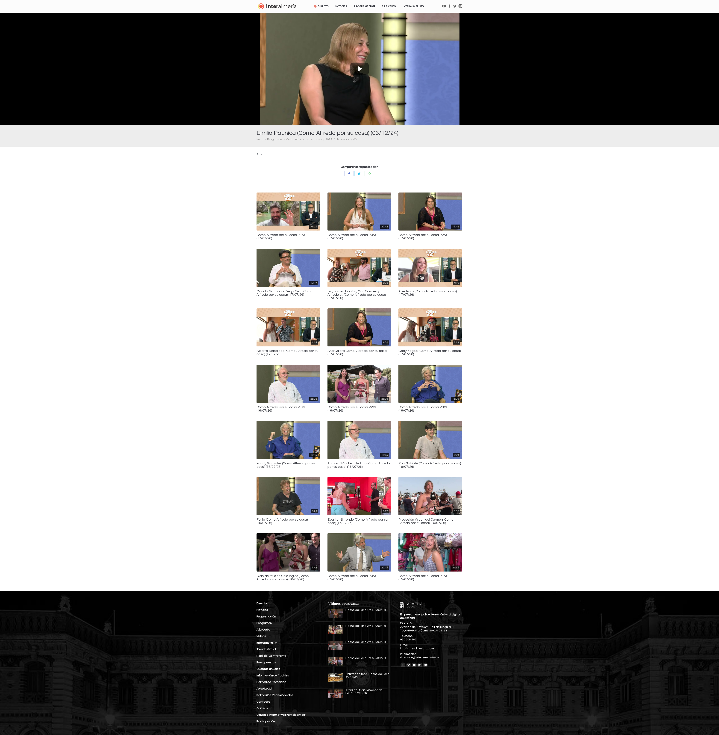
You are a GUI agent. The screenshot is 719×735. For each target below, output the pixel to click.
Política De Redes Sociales (275, 695)
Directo (262, 603)
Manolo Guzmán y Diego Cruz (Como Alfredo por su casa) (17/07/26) (285, 293)
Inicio (260, 139)
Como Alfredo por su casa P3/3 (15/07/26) (351, 577)
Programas (274, 139)
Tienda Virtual (266, 649)
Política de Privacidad (271, 682)
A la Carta (263, 629)
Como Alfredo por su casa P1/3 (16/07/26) (281, 409)
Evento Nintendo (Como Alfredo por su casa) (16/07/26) (357, 521)
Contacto (263, 701)
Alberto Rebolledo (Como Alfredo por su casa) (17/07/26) (287, 352)
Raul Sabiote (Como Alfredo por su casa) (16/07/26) (429, 465)
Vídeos (261, 636)
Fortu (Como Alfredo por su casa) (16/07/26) (282, 521)
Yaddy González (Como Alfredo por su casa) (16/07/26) (286, 465)
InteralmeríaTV (267, 642)
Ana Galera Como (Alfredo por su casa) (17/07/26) (357, 352)
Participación (266, 721)
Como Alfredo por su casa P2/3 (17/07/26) (422, 236)
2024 (328, 139)
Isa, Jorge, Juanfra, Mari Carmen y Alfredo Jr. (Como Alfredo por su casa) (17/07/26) (356, 295)
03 (355, 139)
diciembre (343, 139)
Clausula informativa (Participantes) (281, 714)
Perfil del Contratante (271, 655)
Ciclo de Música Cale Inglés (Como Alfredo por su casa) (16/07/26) (283, 577)
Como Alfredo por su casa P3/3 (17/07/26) (351, 236)
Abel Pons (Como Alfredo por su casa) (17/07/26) (427, 293)
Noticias (262, 609)
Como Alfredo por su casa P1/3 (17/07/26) (281, 236)
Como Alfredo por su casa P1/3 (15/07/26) (422, 577)
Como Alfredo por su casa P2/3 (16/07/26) (351, 409)
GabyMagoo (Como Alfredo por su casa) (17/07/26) (429, 352)
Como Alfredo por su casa (304, 139)
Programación (266, 616)
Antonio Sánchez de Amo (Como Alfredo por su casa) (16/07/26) (358, 465)
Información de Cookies (273, 675)
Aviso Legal (264, 688)
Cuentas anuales (268, 668)
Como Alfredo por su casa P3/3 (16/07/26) (422, 409)
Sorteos (262, 708)
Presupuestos (266, 662)
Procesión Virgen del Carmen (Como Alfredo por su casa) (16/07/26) (426, 521)
